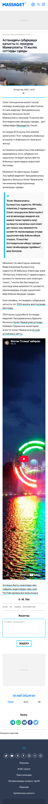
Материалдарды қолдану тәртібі (24, 781)
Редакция (24, 787)
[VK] (17, 755)
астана (5, 607)
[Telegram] (35, 755)
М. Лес (26, 599)
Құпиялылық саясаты (24, 793)
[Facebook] (23, 755)
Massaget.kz (23, 125)
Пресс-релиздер (24, 775)
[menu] (43, 4)
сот (11, 607)
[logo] (14, 4)
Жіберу (24, 643)
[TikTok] (6, 755)
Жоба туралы (24, 769)
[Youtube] (12, 755)
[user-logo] (33, 6)
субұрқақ (17, 607)
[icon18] (24, 750)
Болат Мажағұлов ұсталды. (28, 322)
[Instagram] (29, 755)
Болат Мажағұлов (29, 607)
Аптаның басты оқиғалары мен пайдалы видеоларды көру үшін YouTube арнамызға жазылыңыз (20, 589)
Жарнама (24, 763)
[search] (38, 4)
